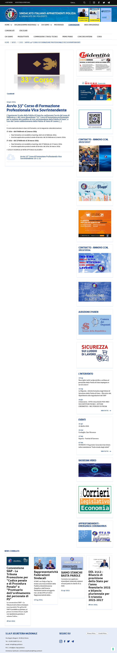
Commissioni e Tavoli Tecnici (46, 37)
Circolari (23, 31)
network (9, 2)
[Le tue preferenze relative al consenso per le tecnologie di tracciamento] (113, 649)
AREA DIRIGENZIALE (91, 25)
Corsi (99, 37)
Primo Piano (67, 37)
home (7, 42)
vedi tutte (104, 410)
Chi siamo (9, 37)
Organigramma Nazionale (25, 25)
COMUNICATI (10, 31)
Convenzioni (73, 25)
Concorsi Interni (85, 37)
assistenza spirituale (22, 2)
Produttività (23, 37)
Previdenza (59, 25)
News (14, 42)
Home (7, 25)
